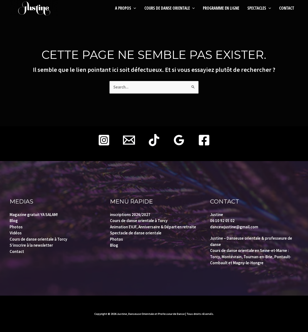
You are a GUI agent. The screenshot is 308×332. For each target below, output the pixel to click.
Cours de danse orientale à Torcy (38, 239)
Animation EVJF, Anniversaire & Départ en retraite (153, 227)
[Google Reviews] (179, 140)
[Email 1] (129, 140)
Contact (17, 251)
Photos (16, 227)
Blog (14, 220)
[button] (133, 8)
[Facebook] (204, 140)
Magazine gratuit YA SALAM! (34, 214)
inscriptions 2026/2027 (130, 214)
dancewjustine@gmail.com (234, 227)
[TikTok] (154, 140)
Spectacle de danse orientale (135, 233)
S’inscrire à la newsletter (31, 245)
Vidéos (16, 233)
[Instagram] (104, 140)
